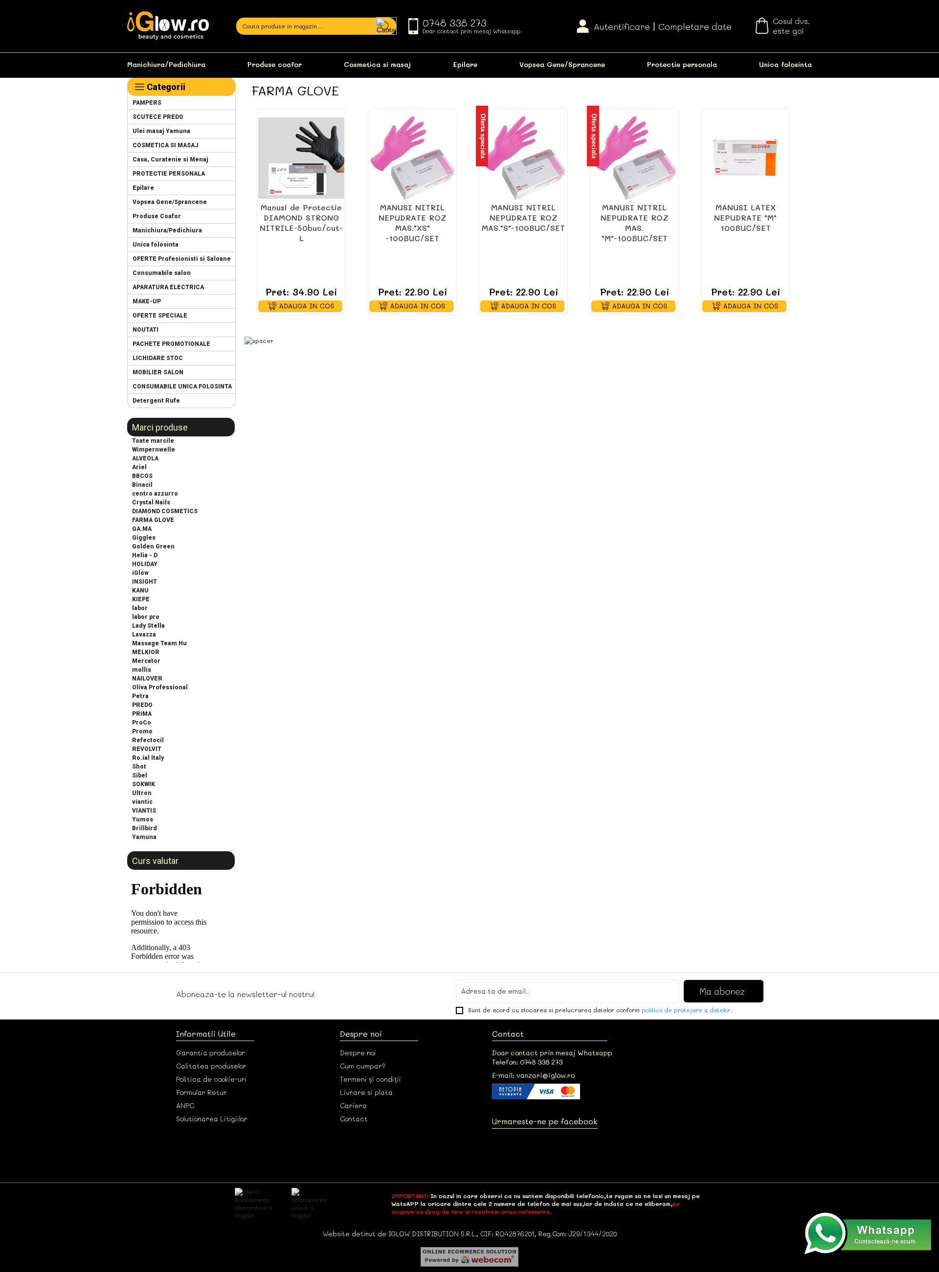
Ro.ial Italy (148, 757)
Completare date (695, 26)
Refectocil (148, 740)
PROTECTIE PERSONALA (169, 173)
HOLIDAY (144, 564)
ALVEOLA (145, 458)
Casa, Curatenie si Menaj (170, 159)
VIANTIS (144, 810)
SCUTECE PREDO (158, 117)
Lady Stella (148, 625)
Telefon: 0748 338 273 (527, 1062)
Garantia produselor (210, 1052)
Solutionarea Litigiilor (211, 1118)
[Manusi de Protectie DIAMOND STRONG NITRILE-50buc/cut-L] (301, 158)
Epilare (465, 64)
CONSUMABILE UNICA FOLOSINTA (182, 386)
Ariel (139, 467)
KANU (140, 590)
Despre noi (358, 1052)
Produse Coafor (157, 216)
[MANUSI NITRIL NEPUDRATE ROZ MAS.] (412, 158)
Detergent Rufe (156, 400)
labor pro (145, 616)
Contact (354, 1118)
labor (140, 608)
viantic (142, 801)
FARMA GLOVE (153, 520)
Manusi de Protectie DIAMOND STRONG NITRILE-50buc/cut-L (301, 222)
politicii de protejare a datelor (686, 1010)
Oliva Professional (160, 687)
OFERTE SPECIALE (160, 315)
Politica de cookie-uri (211, 1079)
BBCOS (142, 476)
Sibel (139, 775)
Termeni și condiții (370, 1079)
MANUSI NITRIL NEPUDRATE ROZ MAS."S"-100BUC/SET (523, 217)
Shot (139, 766)
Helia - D (144, 555)
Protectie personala (682, 64)
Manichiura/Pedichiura (166, 64)
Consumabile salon (162, 273)
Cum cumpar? (362, 1065)
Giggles (144, 537)
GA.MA (142, 528)
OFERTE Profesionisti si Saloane (182, 258)
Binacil (142, 484)
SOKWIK (143, 784)
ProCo (141, 722)
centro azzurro (155, 493)
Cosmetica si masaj (377, 64)
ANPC (185, 1105)
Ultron (142, 793)
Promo (142, 731)
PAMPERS (147, 102)
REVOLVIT (146, 749)
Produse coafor (274, 64)
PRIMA (142, 713)
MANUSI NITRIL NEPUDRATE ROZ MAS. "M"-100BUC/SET (635, 222)
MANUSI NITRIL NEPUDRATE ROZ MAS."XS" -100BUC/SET (413, 222)
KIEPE (141, 599)
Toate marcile (153, 440)
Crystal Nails (151, 502)
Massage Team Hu (159, 643)
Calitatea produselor (211, 1065)
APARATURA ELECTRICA (168, 287)
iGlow (140, 572)
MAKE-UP (147, 301)
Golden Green (153, 546)
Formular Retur (201, 1092)
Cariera (353, 1105)
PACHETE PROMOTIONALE (171, 344)
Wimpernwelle (153, 449)
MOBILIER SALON (158, 372)
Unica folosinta (785, 64)
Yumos (142, 819)
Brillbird (144, 828)
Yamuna (144, 837)
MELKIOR (145, 652)
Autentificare (622, 26)
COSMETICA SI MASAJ (166, 145)
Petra (140, 696)
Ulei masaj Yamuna (161, 131)
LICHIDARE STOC (158, 358)
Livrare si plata (366, 1092)
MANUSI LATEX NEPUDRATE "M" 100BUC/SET (745, 217)
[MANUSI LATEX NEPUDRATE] (745, 158)
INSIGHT (144, 581)
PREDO (142, 705)
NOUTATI (145, 329)
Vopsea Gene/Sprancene (562, 64)
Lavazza (144, 634)
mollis (141, 669)
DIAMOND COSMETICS (165, 511)
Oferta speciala (483, 136)
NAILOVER (147, 678)
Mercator (146, 661)
